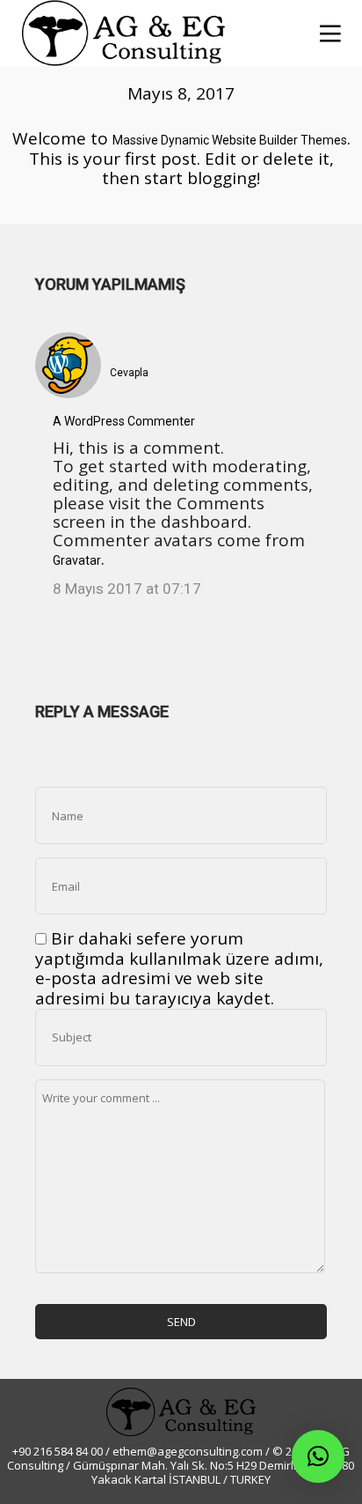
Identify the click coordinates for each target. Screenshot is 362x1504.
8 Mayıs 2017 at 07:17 (127, 588)
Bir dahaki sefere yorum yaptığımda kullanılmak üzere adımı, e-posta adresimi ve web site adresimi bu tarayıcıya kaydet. (179, 968)
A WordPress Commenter (124, 421)
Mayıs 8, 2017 (181, 93)
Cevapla (129, 373)
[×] (318, 1456)
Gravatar (77, 560)
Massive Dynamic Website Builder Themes (229, 140)
